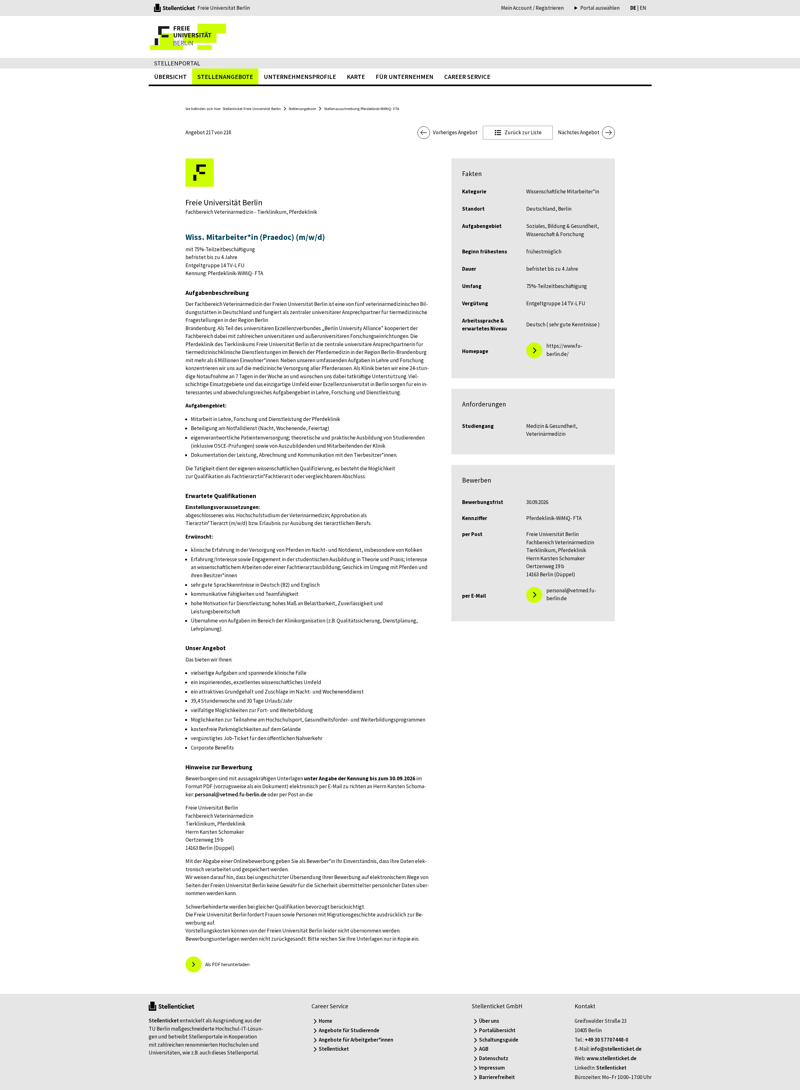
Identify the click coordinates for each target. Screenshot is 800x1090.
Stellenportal (177, 63)
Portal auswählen (599, 8)
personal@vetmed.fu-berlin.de (231, 794)
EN (643, 7)
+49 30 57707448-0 (606, 1039)
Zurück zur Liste (523, 132)
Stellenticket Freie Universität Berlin (252, 108)
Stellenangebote (302, 108)
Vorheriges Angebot (455, 132)
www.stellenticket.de (612, 1058)
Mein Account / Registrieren (532, 7)
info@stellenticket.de (616, 1048)
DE (633, 7)
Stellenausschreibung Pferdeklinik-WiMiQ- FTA (361, 108)
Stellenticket (164, 1020)
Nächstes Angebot (578, 132)
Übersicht (170, 76)
